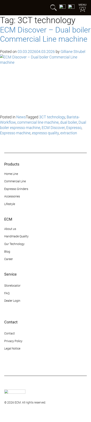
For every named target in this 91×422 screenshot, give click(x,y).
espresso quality (45, 133)
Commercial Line (15, 181)
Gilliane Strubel (73, 51)
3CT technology (52, 117)
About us (10, 229)
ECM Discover (53, 127)
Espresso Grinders (16, 189)
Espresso (73, 127)
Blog (7, 251)
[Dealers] (71, 7)
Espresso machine (15, 133)
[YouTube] (29, 364)
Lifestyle (9, 204)
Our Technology (14, 244)
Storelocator (12, 285)
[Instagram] (6, 364)
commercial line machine (38, 122)
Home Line (11, 174)
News (21, 117)
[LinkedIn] (37, 364)
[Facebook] (14, 364)
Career (8, 259)
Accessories (12, 196)
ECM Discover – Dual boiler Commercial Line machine (45, 34)
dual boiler (68, 122)
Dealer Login (12, 300)
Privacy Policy (13, 341)
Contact (9, 333)
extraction (68, 133)
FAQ (7, 293)
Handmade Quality (16, 236)
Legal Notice (12, 348)
